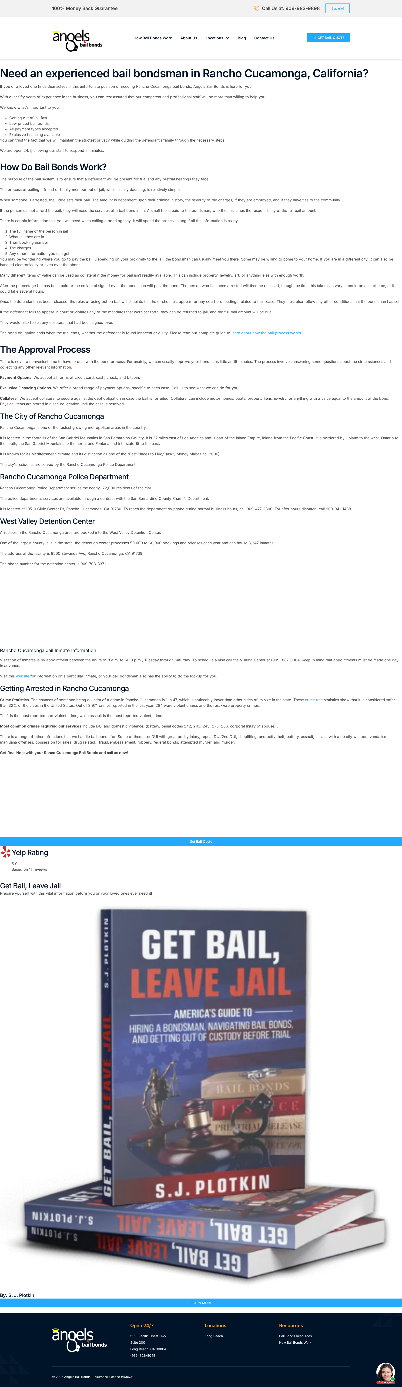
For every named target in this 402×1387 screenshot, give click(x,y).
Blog (242, 38)
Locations (214, 38)
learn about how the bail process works (266, 333)
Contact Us (264, 38)
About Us (188, 38)
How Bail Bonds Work (153, 38)
